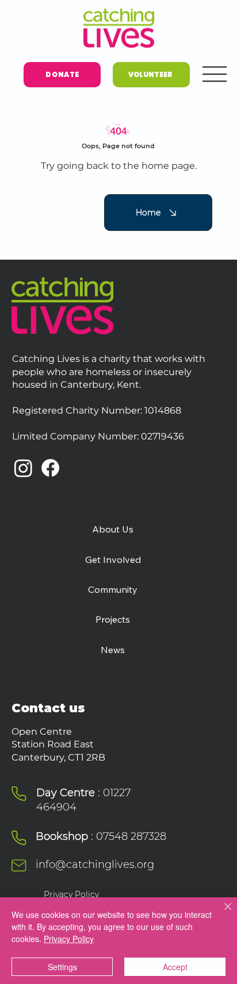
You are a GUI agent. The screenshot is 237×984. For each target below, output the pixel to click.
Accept (175, 967)
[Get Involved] (161, 559)
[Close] (221, 913)
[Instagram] (23, 468)
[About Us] (161, 529)
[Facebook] (50, 468)
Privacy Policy (71, 894)
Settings (62, 967)
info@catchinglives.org (95, 864)
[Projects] (161, 619)
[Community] (161, 589)
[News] (161, 650)
